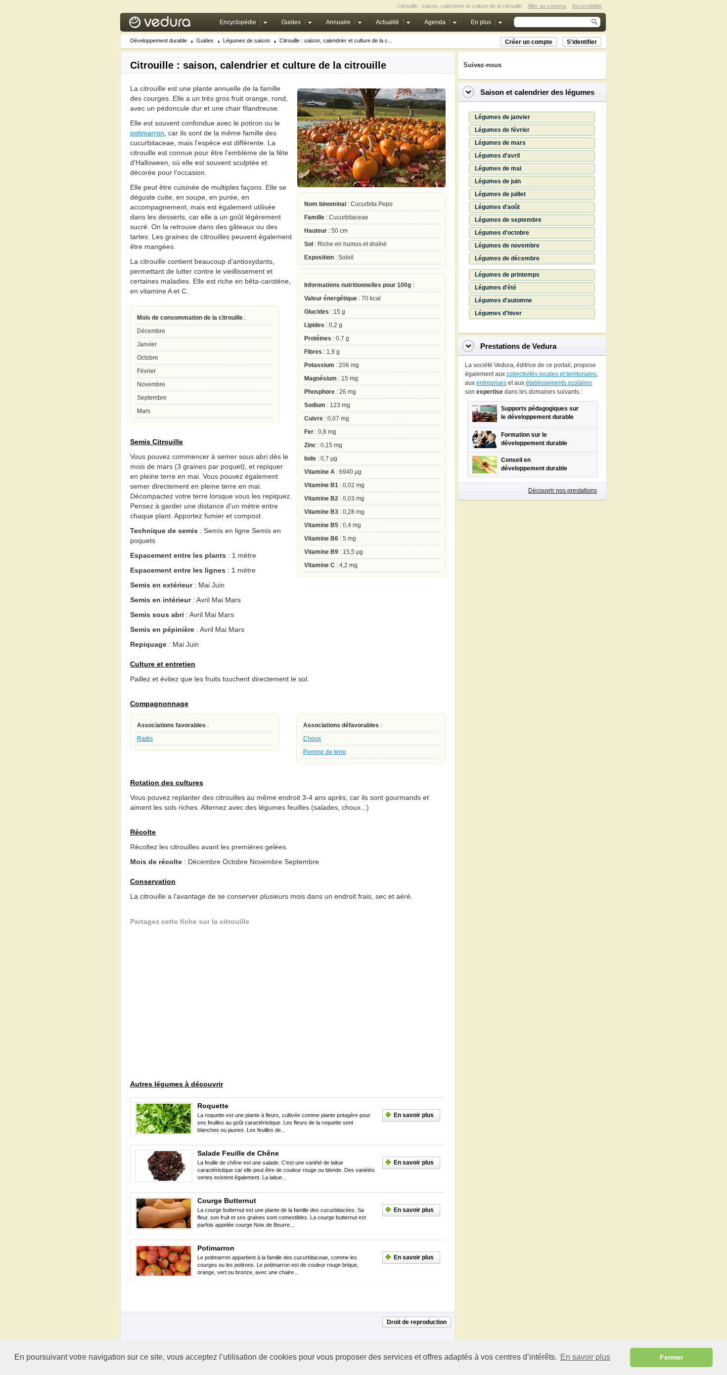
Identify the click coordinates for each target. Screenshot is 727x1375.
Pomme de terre (324, 752)
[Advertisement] (204, 1004)
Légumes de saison (246, 40)
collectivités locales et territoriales (551, 374)
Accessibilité (587, 6)
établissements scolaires (559, 382)
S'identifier (582, 42)
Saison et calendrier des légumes (537, 92)
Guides (205, 40)
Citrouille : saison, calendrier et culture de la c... (335, 40)
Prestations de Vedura (518, 346)
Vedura (171, 24)
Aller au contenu (547, 6)
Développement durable (158, 40)
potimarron (147, 133)
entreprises (491, 382)
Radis (145, 738)
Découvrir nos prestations (562, 491)
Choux (312, 738)
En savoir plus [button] (585, 1357)
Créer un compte (528, 42)
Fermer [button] (671, 1357)
